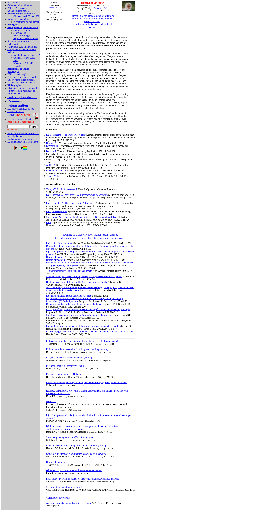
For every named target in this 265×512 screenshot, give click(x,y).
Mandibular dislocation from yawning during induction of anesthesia (79, 315)
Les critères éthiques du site (20, 108)
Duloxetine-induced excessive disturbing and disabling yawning (77, 349)
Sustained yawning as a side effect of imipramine (69, 437)
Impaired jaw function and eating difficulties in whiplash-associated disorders (83, 326)
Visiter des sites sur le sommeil (22, 88)
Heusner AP (52, 143)
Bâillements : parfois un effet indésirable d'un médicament (74, 470)
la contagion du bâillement (26, 22)
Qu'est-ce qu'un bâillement (20, 5)
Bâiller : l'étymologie (17, 8)
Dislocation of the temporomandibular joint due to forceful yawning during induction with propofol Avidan (92, 19)
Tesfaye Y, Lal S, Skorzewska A (61, 189)
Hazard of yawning (55, 257)
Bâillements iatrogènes (18, 74)
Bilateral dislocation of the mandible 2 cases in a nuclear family (76, 282)
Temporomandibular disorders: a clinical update (69, 271)
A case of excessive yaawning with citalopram (68, 503)
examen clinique (29, 46)
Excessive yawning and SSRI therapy (64, 374)
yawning (28, 30)
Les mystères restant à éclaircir (22, 82)
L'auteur (11, 115)
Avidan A (50, 165)
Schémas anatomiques (18, 41)
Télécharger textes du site (19, 119)
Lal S (48, 222)
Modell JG (51, 401)
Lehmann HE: (53, 146)
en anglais (18, 30)
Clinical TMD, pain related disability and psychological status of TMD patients (84, 276)
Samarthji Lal (100, 8)
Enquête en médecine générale (22, 77)
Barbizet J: (51, 151)
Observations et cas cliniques (21, 79)
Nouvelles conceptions (18, 19)
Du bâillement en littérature (20, 139)
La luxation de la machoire (59, 243)
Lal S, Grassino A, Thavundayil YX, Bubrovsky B (70, 203)
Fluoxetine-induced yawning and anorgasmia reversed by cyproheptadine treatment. (86, 382)
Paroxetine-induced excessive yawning (65, 366)
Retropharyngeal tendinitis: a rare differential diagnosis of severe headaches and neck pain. (90, 331)
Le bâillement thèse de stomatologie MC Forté (68, 295)
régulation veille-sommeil (25, 38)
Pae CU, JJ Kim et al (56, 170)
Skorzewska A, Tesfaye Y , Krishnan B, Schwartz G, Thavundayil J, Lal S (82, 217)
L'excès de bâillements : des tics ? (23, 55)
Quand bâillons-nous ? (18, 11)
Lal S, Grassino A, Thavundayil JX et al (65, 134)
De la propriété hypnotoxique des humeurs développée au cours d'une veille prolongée (88, 309)
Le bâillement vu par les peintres (23, 141)
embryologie (13, 44)
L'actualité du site (15, 111)
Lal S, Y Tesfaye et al (56, 211)
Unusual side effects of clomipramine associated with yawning (76, 445)
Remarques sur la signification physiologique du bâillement (74, 304)
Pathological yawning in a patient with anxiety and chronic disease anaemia (82, 341)
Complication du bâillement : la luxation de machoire (92, 25)
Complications (14, 49)
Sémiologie (12, 46)
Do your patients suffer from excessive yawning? (70, 357)
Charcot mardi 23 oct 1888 (26, 16)
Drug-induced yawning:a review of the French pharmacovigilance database (82, 478)
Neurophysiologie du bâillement (22, 27)
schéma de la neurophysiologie (21, 34)
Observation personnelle (58, 497)
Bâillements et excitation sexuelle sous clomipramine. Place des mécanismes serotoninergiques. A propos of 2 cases (82, 427)
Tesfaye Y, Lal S (54, 176)
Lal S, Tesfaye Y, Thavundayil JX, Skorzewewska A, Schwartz (77, 195)
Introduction (13, 2)
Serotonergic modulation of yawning (64, 487)
